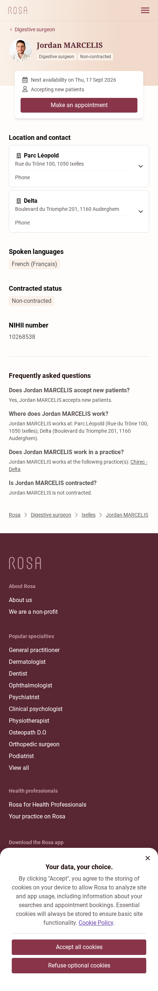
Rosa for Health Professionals (47, 804)
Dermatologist (27, 661)
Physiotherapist (29, 720)
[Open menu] (145, 10)
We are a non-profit (33, 611)
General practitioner (34, 650)
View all (19, 767)
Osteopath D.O (27, 732)
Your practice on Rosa (37, 816)
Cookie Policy (96, 922)
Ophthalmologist (30, 685)
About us (20, 600)
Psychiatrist (24, 697)
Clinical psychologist (35, 708)
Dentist (18, 673)
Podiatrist (21, 756)
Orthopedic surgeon (34, 744)
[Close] (147, 858)
